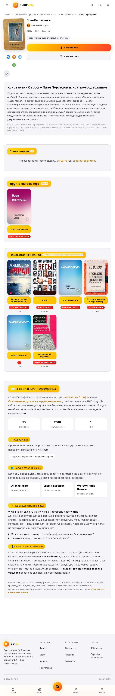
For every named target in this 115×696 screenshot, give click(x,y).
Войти (102, 692)
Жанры (39, 692)
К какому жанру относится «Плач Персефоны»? (40, 538)
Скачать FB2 (71, 47)
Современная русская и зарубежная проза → (63, 254)
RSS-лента (96, 648)
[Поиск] (100, 5)
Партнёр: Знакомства (97, 656)
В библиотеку (71, 56)
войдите (62, 160)
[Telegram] (19, 57)
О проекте (70, 648)
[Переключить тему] (92, 5)
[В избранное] (27, 218)
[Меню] (7, 5)
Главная (8, 14)
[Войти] (107, 5)
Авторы (76, 692)
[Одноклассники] (14, 57)
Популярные (46, 668)
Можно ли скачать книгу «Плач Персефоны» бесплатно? (45, 511)
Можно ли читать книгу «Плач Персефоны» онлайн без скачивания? (52, 534)
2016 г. (29, 31)
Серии (43, 654)
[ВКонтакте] (8, 57)
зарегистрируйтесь (84, 160)
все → (44, 183)
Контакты (70, 661)
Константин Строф (68, 14)
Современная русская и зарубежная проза (35, 14)
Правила (69, 654)
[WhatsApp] (14, 65)
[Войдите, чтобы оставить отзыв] (7, 73)
